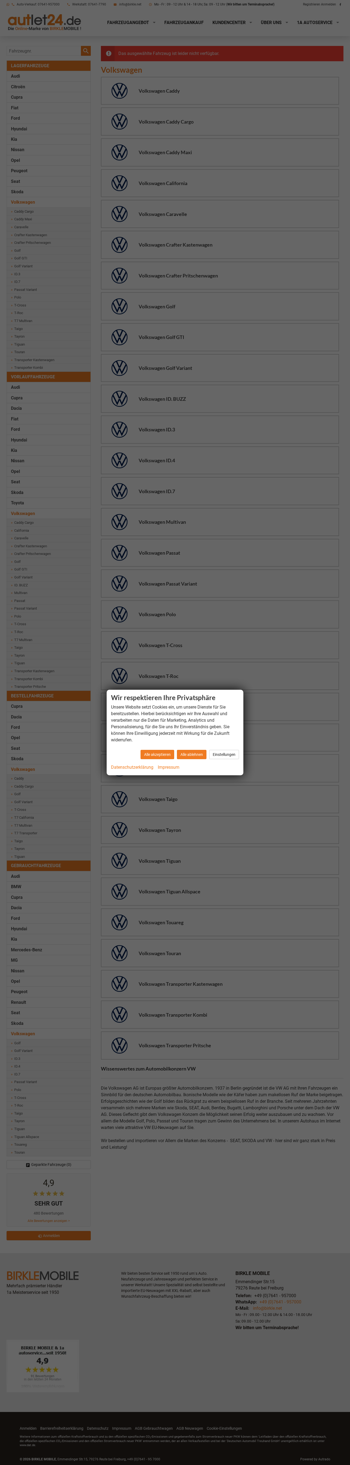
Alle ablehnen (191, 754)
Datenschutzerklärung (132, 767)
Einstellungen (224, 754)
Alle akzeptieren (157, 754)
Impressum (168, 767)
